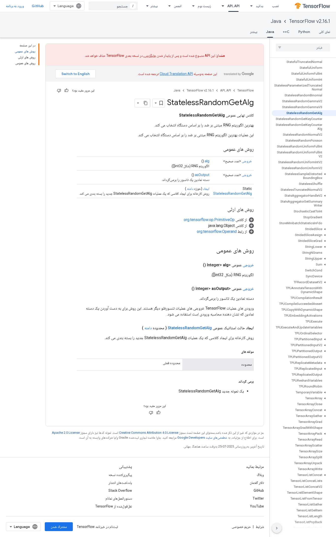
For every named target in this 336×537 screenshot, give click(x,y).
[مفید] (66, 90)
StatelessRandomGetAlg (232, 193)
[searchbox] (303, 47)
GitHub (38, 6)
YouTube (257, 506)
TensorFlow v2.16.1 (309, 21)
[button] (304, 176)
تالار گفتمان (257, 483)
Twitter (258, 498)
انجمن (178, 6)
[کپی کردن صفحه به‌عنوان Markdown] (145, 103)
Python (304, 32)
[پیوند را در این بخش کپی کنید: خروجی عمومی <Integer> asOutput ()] (186, 289)
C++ (286, 32)
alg (207, 161)
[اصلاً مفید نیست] (59, 90)
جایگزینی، (149, 56)
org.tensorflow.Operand (217, 231)
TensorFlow (245, 90)
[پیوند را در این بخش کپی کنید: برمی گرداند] (233, 381)
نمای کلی (324, 32)
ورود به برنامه (15, 6)
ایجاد (206, 189)
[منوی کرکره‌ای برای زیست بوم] (192, 6)
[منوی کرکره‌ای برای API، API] (221, 6)
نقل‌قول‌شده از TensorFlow (113, 506)
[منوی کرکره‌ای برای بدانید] (250, 6)
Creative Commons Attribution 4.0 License (148, 432)
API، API (233, 6)
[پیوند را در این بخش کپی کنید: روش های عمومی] (218, 149)
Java (276, 21)
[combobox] (113, 5)
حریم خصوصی (241, 527)
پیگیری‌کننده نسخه (120, 475)
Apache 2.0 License (66, 432)
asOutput (202, 175)
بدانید (259, 6)
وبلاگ (260, 475)
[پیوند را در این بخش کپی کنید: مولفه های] (236, 352)
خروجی (247, 161)
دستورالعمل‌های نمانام (119, 498)
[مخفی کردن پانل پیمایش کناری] (277, 528)
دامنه (190, 189)
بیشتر (154, 6)
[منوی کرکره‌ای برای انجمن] (168, 6)
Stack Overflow (120, 490)
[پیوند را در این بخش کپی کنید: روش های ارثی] (223, 210)
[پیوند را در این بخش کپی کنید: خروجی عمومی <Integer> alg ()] (197, 265)
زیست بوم (204, 6)
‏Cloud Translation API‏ (176, 74)
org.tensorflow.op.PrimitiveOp (209, 219)
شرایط (260, 527)
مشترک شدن (59, 526)
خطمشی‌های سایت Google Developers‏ (202, 437)
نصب (275, 6)
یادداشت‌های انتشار (120, 483)
